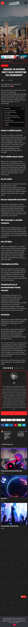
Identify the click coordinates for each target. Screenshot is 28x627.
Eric (6, 80)
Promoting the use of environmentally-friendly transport (13, 123)
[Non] (26, 621)
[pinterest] (2, 36)
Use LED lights (7, 119)
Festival (9, 419)
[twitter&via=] (2, 43)
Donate (24, 596)
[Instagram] (14, 413)
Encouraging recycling (8, 120)
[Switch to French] (10, 86)
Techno (18, 419)
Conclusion (6, 125)
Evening (3, 419)
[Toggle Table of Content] (21, 108)
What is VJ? (4, 499)
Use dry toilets (7, 114)
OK (14, 624)
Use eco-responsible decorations (11, 115)
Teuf (23, 419)
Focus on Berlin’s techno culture (9, 526)
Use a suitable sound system (10, 112)
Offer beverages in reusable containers (12, 117)
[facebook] (2, 46)
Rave (14, 419)
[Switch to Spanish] (12, 86)
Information (4, 65)
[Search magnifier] (25, 61)
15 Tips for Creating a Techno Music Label (11, 471)
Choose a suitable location (9, 110)
